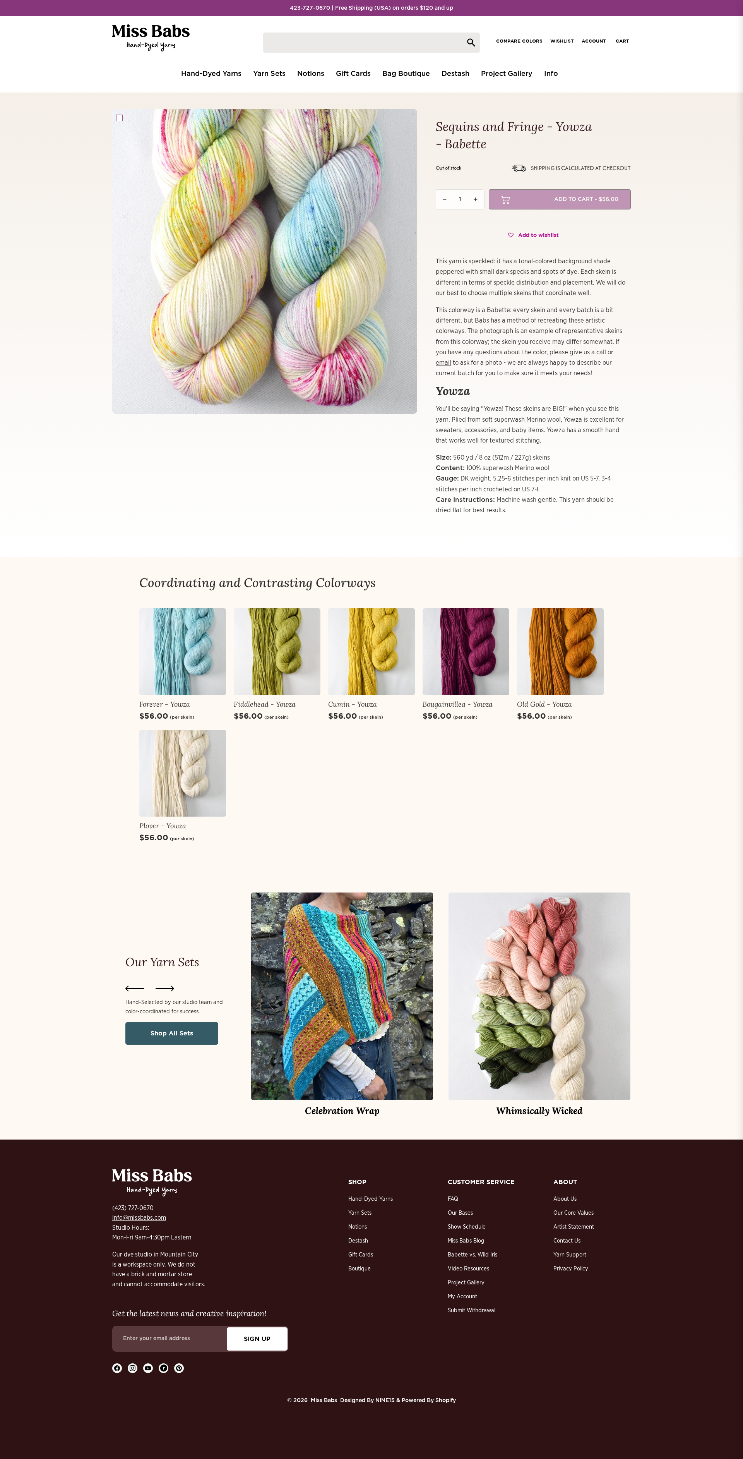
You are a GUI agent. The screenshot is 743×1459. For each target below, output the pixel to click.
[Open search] (371, 43)
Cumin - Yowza (352, 704)
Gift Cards (360, 1255)
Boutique (359, 1269)
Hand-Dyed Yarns (370, 1199)
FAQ (453, 1199)
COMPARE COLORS (519, 41)
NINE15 (385, 1400)
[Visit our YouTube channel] (148, 1368)
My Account (462, 1296)
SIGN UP (257, 1338)
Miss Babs (324, 1400)
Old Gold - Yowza (544, 704)
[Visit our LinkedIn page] (163, 1368)
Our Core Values (573, 1213)
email (443, 362)
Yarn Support (569, 1255)
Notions (357, 1227)
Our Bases (460, 1213)
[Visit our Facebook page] (117, 1368)
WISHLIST (562, 41)
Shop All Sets (172, 1033)
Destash (358, 1241)
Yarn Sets (360, 1213)
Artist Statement (573, 1227)
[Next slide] (165, 988)
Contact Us (566, 1241)
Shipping (543, 168)
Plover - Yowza (162, 825)
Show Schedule (467, 1227)
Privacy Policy (570, 1269)
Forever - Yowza (164, 704)
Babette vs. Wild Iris (472, 1255)
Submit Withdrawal (471, 1310)
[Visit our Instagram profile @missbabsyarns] (132, 1368)
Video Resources (468, 1269)
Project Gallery (466, 1283)
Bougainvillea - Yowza (458, 704)
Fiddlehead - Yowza (265, 704)
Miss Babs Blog (466, 1241)
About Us (565, 1199)
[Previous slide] (134, 988)
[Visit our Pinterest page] (179, 1368)
